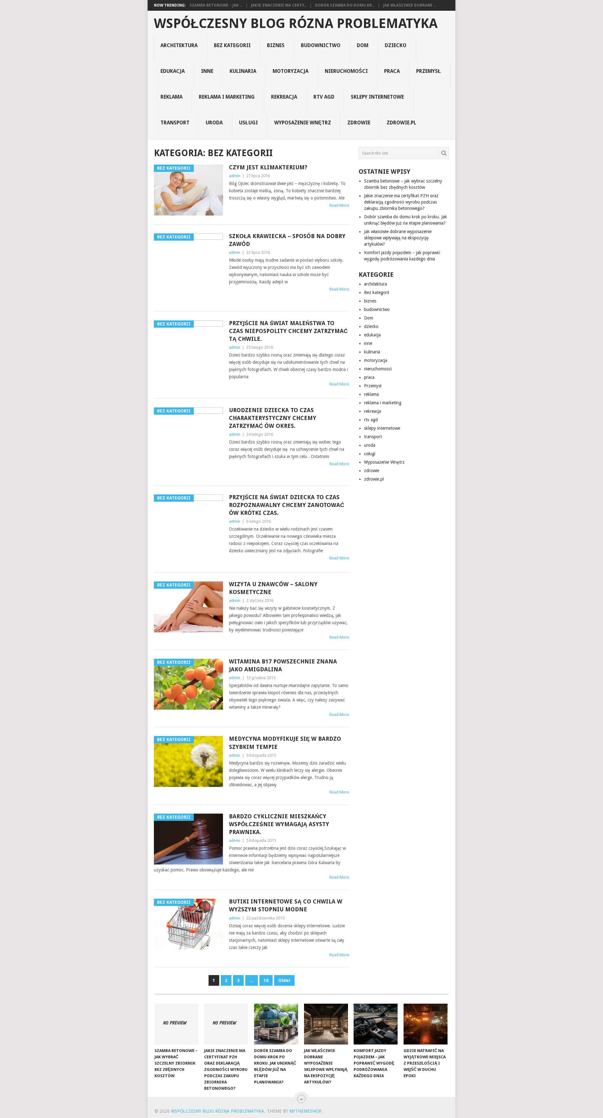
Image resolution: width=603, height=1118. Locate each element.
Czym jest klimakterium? (268, 167)
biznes (276, 45)
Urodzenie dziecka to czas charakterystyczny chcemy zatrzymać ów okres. (272, 418)
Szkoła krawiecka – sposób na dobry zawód (287, 240)
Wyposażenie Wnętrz (302, 123)
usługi (248, 123)
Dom (362, 45)
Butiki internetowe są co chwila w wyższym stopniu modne (285, 905)
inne (207, 71)
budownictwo (320, 45)
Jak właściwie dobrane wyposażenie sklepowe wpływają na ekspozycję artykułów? (398, 238)
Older (284, 980)
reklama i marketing (227, 97)
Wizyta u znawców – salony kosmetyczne (273, 588)
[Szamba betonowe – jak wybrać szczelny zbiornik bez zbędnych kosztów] (176, 1024)
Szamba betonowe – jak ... (216, 5)
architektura (179, 45)
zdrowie (358, 123)
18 (266, 980)
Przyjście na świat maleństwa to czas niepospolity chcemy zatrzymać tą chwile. (288, 331)
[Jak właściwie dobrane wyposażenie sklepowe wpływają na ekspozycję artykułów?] (326, 1024)
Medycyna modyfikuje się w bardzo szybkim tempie (285, 742)
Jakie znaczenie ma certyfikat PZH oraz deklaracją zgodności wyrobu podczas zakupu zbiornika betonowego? (401, 202)
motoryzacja (290, 71)
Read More (339, 205)
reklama (171, 97)
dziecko (395, 45)
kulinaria (243, 71)
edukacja (172, 71)
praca (392, 71)
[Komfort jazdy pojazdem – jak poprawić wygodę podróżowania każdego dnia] (376, 1024)
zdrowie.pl (401, 123)
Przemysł (428, 71)
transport (174, 123)
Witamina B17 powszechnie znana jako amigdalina (283, 665)
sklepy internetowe (377, 97)
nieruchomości (346, 71)
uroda (214, 123)
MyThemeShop (305, 1111)
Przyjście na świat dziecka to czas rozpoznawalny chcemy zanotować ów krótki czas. (286, 505)
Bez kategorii (232, 45)
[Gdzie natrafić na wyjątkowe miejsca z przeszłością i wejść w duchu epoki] (426, 1024)
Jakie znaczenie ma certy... (279, 5)
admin (234, 175)
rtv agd (323, 97)
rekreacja (284, 97)
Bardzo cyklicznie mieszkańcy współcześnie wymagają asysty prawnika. (279, 824)
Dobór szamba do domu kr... (345, 5)
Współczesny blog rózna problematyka (295, 23)
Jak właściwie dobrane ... (409, 5)
